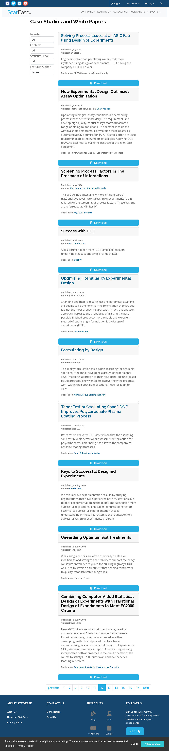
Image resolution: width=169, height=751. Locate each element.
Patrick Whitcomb (96, 188)
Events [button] (154, 12)
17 (137, 688)
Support (117, 3)
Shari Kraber (103, 108)
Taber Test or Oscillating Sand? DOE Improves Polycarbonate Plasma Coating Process (94, 411)
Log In (151, 3)
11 (94, 688)
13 (109, 688)
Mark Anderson (78, 188)
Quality (78, 259)
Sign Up (135, 731)
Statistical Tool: (39, 56)
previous (53, 688)
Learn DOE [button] (103, 12)
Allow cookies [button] (153, 744)
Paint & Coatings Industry (87, 452)
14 (116, 688)
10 (87, 688)
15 (123, 688)
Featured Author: (40, 67)
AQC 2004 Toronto (83, 212)
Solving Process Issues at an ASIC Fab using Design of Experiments (95, 37)
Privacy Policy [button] (25, 745)
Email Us (51, 717)
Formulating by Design (82, 350)
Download (100, 83)
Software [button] (87, 12)
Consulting (120, 12)
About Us (12, 711)
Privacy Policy (14, 722)
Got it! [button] (134, 744)
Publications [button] (138, 12)
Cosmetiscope (81, 331)
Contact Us (135, 3)
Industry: (35, 34)
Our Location (53, 711)
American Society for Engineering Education (97, 667)
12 (102, 688)
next (146, 688)
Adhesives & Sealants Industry (89, 394)
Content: (35, 45)
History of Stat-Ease (17, 717)
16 (130, 688)
